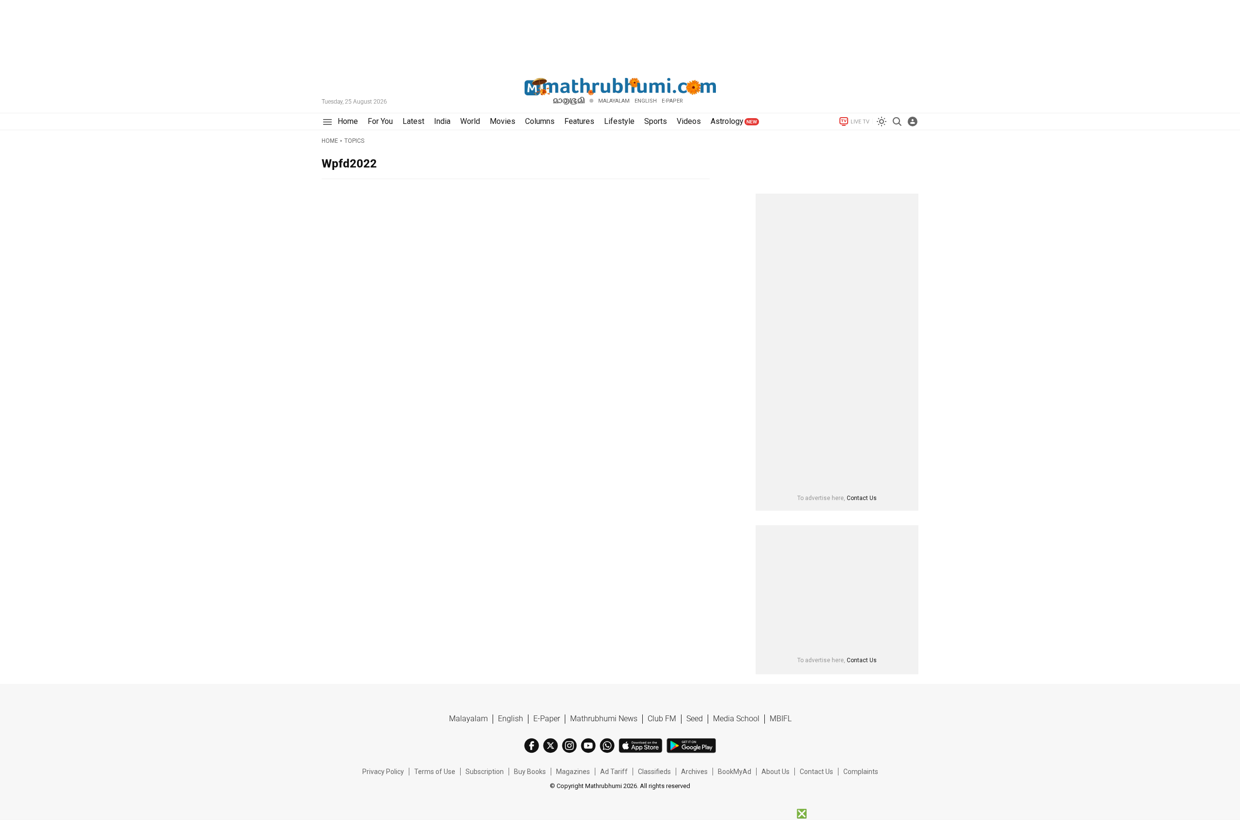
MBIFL (780, 718)
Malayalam (614, 101)
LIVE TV (860, 122)
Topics (354, 141)
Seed (694, 718)
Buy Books (530, 771)
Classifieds (654, 771)
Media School (736, 718)
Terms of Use (434, 771)
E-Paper (546, 718)
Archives (694, 771)
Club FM (662, 718)
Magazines (573, 771)
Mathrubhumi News (603, 718)
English (510, 718)
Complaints (860, 771)
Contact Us (862, 498)
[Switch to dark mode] (881, 121)
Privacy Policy (383, 771)
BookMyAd (734, 771)
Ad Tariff (614, 771)
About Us (775, 771)
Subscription (484, 771)
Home (330, 141)
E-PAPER (672, 101)
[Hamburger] (327, 121)
